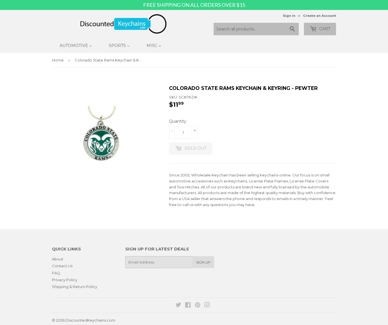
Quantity (177, 121)
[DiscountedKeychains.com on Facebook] (188, 305)
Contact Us (62, 266)
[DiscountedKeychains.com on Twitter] (178, 305)
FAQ (56, 273)
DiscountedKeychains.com (90, 320)
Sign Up (203, 262)
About (57, 259)
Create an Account (319, 16)
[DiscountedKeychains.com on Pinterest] (198, 305)
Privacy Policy (64, 279)
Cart (324, 28)
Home (58, 60)
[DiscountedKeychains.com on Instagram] (207, 305)
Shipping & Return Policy (74, 286)
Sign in (289, 16)
